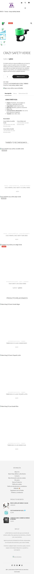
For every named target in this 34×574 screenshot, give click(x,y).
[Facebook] (12, 565)
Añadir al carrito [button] (17, 261)
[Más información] (28, 3)
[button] (31, 23)
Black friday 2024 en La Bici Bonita (17, 474)
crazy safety (12, 85)
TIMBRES (25, 83)
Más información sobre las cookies (17, 478)
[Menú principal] (25, 8)
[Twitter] (19, 565)
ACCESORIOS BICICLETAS (16, 83)
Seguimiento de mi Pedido (17, 490)
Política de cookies (17, 484)
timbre (17, 85)
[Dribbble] (17, 565)
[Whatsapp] (22, 565)
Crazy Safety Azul (21, 121)
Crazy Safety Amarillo (8, 129)
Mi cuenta (17, 480)
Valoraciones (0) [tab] (23, 93)
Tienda (6, 11)
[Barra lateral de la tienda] (21, 3)
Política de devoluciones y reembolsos (17, 486)
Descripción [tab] (8, 93)
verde (21, 85)
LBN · (7, 569)
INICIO (1, 11)
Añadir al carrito (21, 76)
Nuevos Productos (17, 482)
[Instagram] (14, 565)
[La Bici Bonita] (11, 5)
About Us (17, 472)
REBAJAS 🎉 (17, 488)
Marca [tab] (15, 93)
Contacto (17, 476)
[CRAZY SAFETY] (13, 88)
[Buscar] (25, 3)
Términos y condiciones (17, 492)
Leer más (17, 165)
